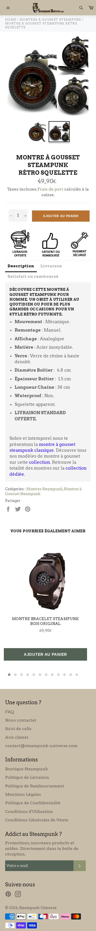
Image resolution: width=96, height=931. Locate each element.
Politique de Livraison (27, 777)
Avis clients (16, 737)
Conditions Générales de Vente (36, 819)
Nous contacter (21, 720)
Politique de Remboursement (34, 786)
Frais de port (50, 189)
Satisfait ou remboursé (33, 276)
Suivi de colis (18, 728)
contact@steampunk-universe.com (41, 745)
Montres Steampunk (44, 489)
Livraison (51, 266)
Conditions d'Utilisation (29, 811)
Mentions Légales (23, 794)
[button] (9, 674)
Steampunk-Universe (38, 908)
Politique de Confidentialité (32, 802)
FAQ (9, 711)
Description (21, 266)
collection (39, 462)
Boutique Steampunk (26, 768)
